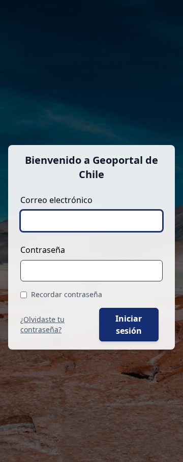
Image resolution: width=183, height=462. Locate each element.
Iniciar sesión (128, 324)
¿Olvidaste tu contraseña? (42, 324)
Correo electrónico (56, 200)
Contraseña (42, 249)
